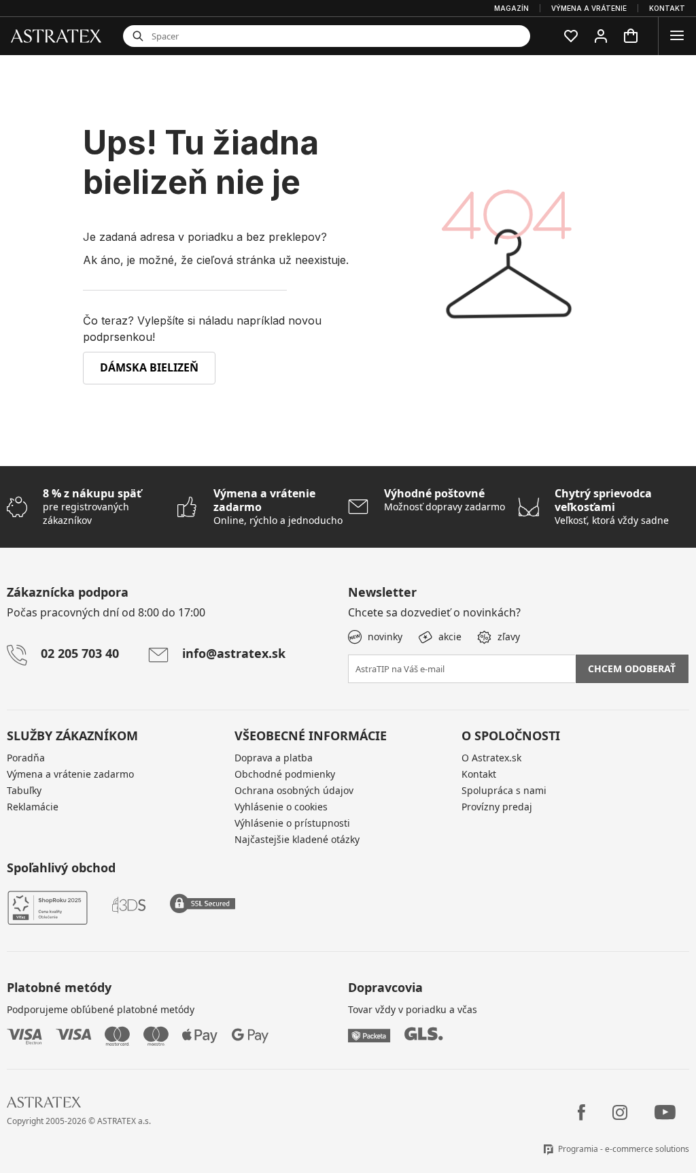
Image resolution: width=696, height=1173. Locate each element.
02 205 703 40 (80, 653)
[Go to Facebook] (581, 1112)
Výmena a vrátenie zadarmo (70, 773)
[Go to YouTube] (665, 1112)
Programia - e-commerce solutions (623, 1149)
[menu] (677, 36)
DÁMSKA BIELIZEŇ (149, 367)
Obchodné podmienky (284, 773)
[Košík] (630, 36)
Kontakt (479, 773)
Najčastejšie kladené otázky (297, 839)
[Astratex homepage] (56, 35)
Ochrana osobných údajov (293, 790)
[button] (571, 36)
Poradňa (26, 757)
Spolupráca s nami (504, 790)
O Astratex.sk (491, 757)
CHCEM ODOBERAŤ (632, 668)
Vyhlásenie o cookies (281, 806)
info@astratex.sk (233, 653)
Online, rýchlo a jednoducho (278, 506)
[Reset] (462, 36)
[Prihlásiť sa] (600, 36)
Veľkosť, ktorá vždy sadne (612, 506)
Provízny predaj (497, 806)
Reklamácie (32, 806)
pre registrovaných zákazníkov (92, 506)
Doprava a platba (273, 757)
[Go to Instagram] (619, 1112)
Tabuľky (24, 790)
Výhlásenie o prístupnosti (292, 822)
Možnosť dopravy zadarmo (444, 499)
